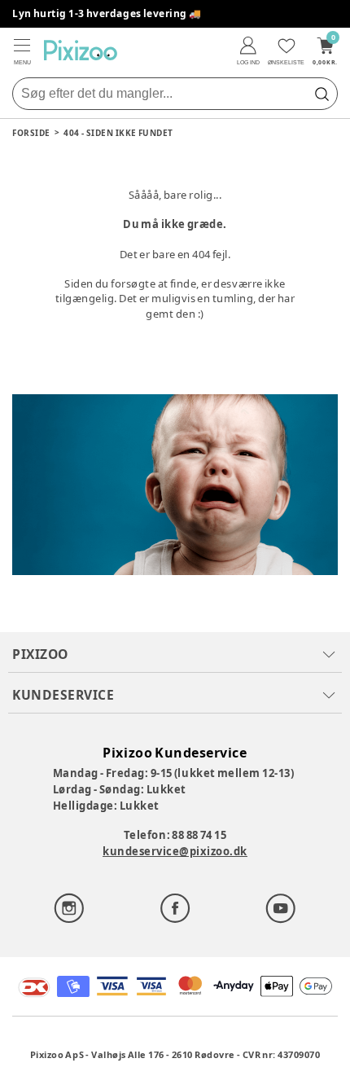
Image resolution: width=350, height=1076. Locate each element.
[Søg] (321, 93)
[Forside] (80, 50)
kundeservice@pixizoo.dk (175, 851)
